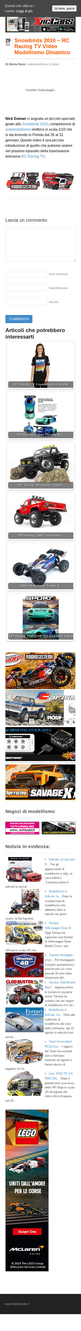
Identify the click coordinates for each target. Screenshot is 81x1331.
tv (50, 64)
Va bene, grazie (64, 8)
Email (58, 288)
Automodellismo (37, 64)
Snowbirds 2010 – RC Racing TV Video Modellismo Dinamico (42, 46)
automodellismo (18, 129)
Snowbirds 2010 (35, 124)
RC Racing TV (33, 156)
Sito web (53, 302)
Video (55, 64)
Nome (58, 274)
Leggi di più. (24, 11)
